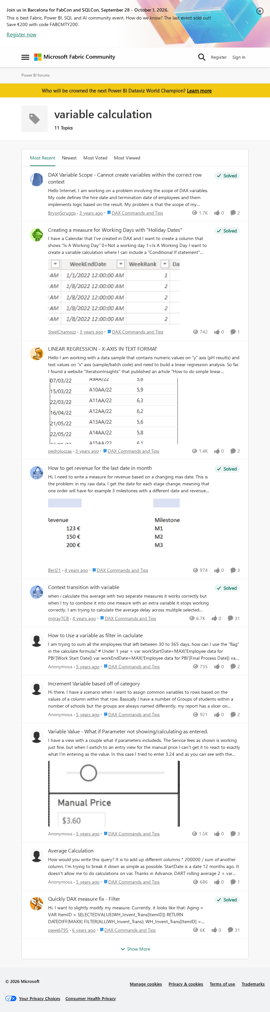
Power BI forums (35, 75)
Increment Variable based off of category (94, 683)
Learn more (199, 90)
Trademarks (253, 984)
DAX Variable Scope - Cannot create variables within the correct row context (125, 178)
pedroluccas (60, 451)
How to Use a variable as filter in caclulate (95, 635)
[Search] (202, 57)
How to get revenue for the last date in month (100, 468)
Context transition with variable (83, 587)
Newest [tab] (69, 158)
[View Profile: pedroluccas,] (36, 353)
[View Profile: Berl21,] (36, 472)
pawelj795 (58, 930)
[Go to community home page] (74, 57)
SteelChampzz (62, 332)
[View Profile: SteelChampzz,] (36, 234)
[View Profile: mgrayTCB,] (36, 592)
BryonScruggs (62, 213)
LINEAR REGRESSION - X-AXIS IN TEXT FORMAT (102, 348)
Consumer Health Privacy (91, 998)
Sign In (238, 57)
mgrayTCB (58, 618)
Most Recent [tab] (42, 158)
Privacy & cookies (186, 984)
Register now (22, 34)
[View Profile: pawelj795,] (36, 903)
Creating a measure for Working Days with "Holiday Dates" (115, 230)
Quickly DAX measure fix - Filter (84, 898)
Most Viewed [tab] (127, 158)
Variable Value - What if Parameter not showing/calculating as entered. (128, 731)
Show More (138, 949)
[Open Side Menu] (25, 57)
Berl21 (54, 570)
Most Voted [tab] (95, 158)
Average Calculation (71, 850)
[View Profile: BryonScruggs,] (36, 179)
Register (219, 57)
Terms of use (222, 984)
